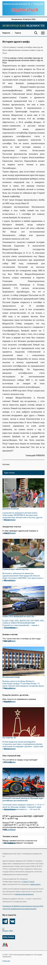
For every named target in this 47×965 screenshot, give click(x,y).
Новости (6, 33)
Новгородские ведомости (24, 894)
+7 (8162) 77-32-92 (27, 882)
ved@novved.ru (35, 884)
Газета (18, 33)
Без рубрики (10, 520)
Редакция (6, 961)
